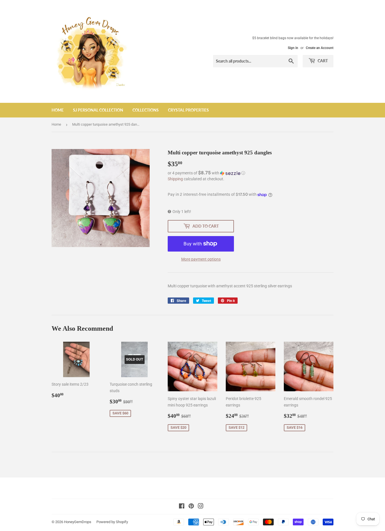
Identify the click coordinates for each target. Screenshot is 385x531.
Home (58, 110)
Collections (145, 110)
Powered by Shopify (112, 522)
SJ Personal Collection (98, 110)
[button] (250, 173)
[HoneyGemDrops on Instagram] (200, 507)
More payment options (201, 259)
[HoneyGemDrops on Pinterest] (191, 507)
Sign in (293, 48)
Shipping (175, 179)
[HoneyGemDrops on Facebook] (182, 507)
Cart (322, 60)
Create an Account (319, 48)
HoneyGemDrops (77, 522)
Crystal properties (188, 110)
